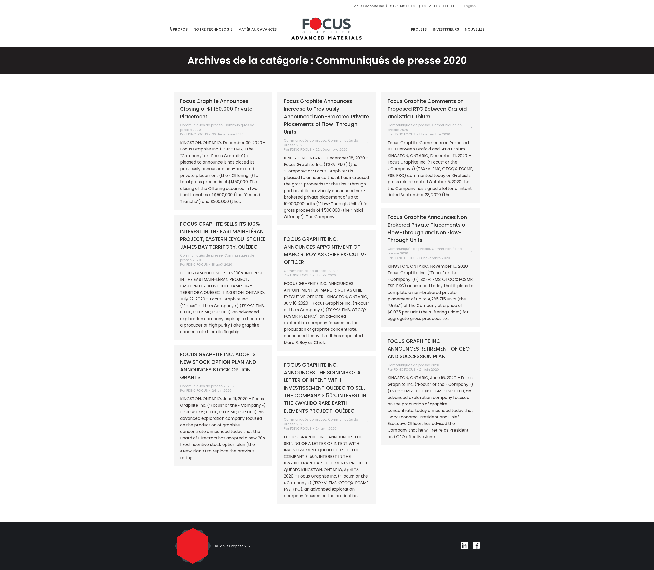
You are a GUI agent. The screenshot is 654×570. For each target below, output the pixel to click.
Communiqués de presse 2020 (309, 270)
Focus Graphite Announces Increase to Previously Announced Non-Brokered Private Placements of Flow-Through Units (326, 116)
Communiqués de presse (201, 125)
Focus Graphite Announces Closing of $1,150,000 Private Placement (216, 109)
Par (194, 134)
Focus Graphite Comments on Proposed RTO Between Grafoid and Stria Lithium (427, 109)
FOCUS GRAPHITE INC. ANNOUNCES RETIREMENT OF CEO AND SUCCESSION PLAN (429, 349)
